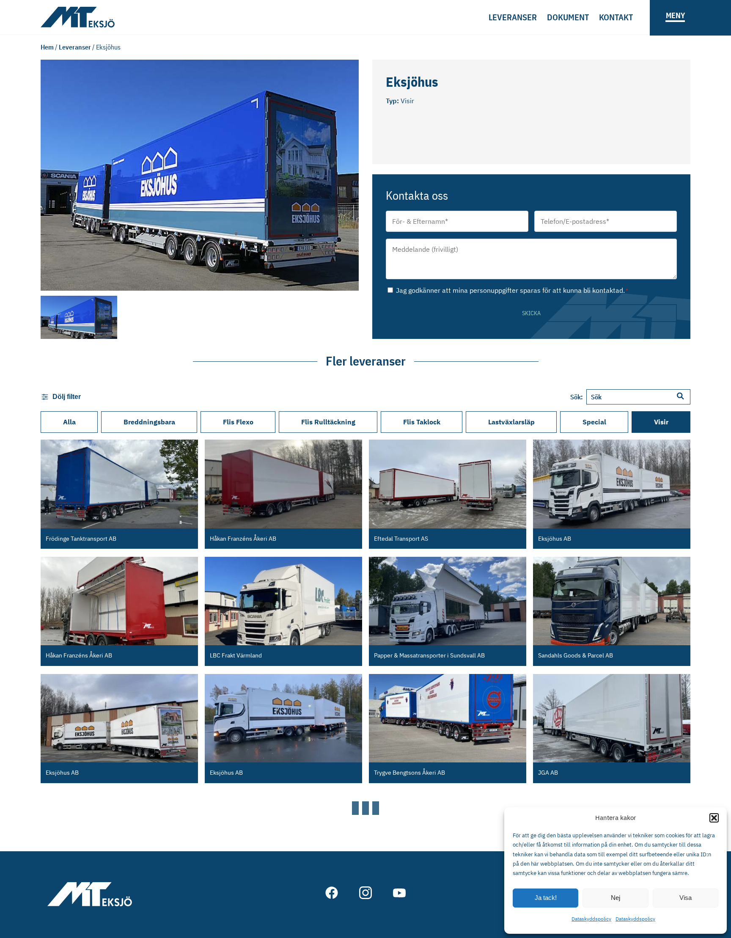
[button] (714, 818)
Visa (685, 897)
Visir (661, 422)
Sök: (576, 396)
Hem (47, 47)
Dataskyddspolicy (591, 919)
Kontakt (616, 17)
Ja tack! (546, 897)
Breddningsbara (149, 422)
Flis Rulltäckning (328, 422)
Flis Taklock (421, 422)
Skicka (531, 313)
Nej (615, 897)
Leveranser (513, 17)
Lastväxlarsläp (511, 422)
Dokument (568, 17)
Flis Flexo (238, 422)
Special (594, 422)
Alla (69, 422)
